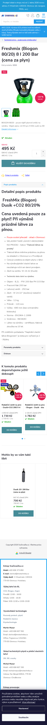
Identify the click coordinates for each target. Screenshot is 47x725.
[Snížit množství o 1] (43, 155)
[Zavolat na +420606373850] (28, 15)
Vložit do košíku (25, 163)
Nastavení (23, 708)
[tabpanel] (12, 407)
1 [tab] (22, 438)
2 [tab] (24, 438)
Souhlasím (23, 717)
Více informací (28, 702)
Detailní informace (9, 129)
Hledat (39, 21)
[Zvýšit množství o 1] (43, 152)
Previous (38, 374)
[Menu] (43, 15)
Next (43, 374)
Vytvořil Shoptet (25, 553)
